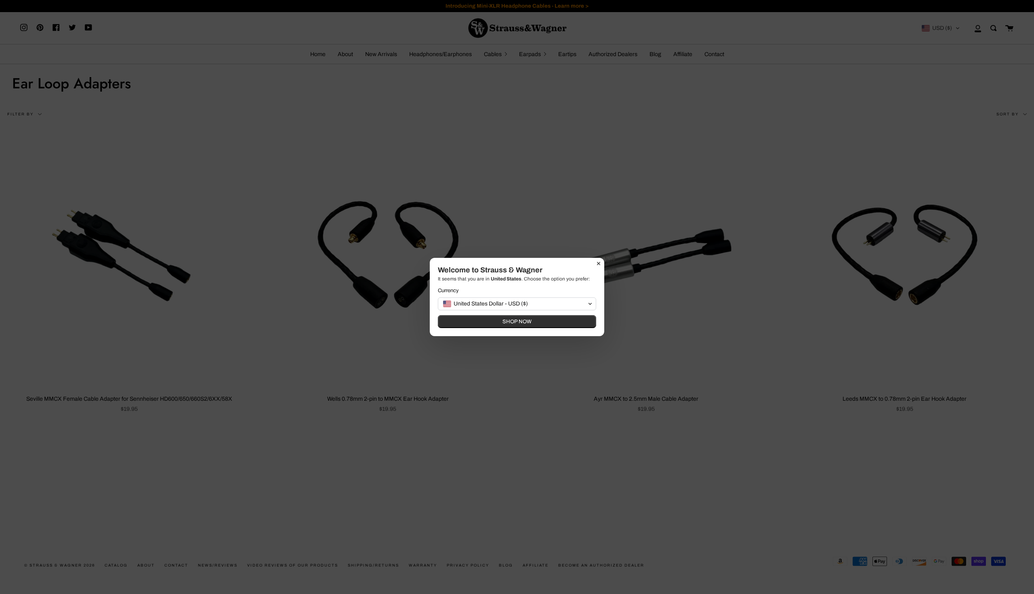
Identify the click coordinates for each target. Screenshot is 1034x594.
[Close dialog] (599, 263)
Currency (448, 290)
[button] (517, 303)
